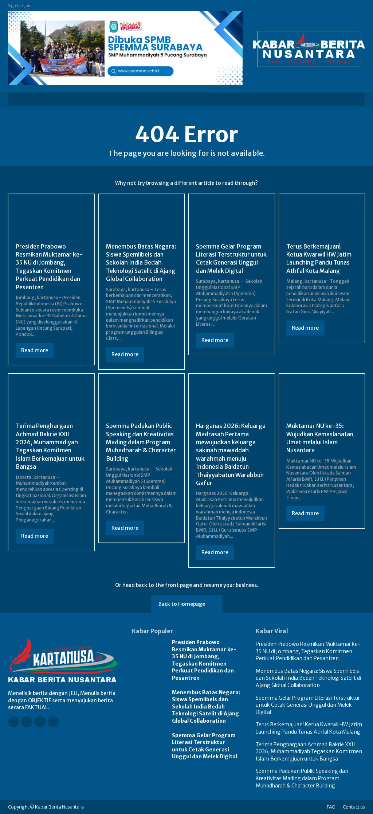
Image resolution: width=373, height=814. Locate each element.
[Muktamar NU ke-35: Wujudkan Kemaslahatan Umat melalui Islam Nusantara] (322, 399)
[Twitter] (53, 721)
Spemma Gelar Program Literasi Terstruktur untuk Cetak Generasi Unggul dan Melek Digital (231, 258)
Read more (34, 350)
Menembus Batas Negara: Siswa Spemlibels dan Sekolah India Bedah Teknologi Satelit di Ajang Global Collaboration (141, 263)
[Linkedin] (40, 721)
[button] (354, 99)
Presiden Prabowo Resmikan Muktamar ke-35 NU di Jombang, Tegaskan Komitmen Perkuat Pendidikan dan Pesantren (204, 660)
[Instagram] (26, 721)
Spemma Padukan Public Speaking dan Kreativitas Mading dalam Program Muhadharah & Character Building (141, 442)
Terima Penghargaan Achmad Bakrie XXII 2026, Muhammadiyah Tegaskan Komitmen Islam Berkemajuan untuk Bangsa (50, 446)
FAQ (331, 807)
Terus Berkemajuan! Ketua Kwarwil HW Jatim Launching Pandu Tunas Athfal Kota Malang (319, 258)
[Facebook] (13, 721)
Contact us (354, 807)
